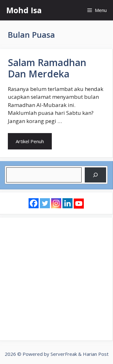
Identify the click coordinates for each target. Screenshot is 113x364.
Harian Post (96, 354)
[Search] (95, 174)
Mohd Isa (24, 10)
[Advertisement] (56, 279)
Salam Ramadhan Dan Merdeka (47, 68)
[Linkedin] (67, 203)
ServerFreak (64, 354)
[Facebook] (34, 203)
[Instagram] (56, 203)
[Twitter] (45, 203)
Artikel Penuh (30, 141)
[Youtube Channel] (79, 204)
